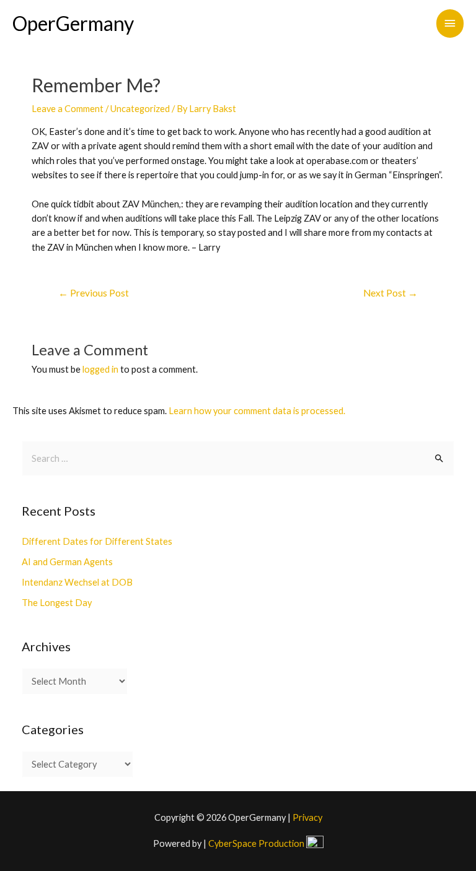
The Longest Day (57, 602)
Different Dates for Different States (97, 541)
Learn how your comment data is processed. (257, 410)
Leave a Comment (68, 108)
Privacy (307, 817)
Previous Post (93, 292)
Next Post (390, 292)
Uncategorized (140, 108)
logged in (100, 369)
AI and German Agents (67, 562)
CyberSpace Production (257, 843)
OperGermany (73, 23)
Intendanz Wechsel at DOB (77, 582)
